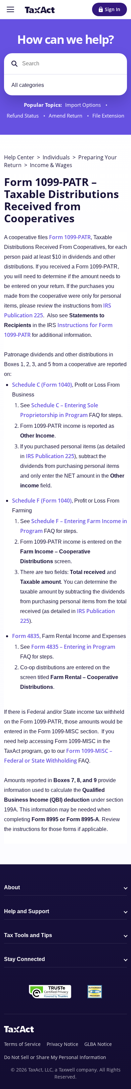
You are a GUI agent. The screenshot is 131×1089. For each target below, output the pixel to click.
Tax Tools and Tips (28, 935)
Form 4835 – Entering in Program (73, 646)
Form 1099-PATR (70, 237)
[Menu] (10, 9)
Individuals (56, 157)
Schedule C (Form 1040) (42, 384)
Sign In (112, 9)
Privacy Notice (62, 1044)
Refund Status (23, 115)
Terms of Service (22, 1044)
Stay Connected (24, 959)
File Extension (108, 115)
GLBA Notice (98, 1044)
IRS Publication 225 (50, 456)
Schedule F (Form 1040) (42, 500)
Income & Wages (51, 165)
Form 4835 (25, 636)
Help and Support (26, 911)
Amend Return (66, 115)
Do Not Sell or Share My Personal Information (55, 1057)
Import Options (83, 104)
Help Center (19, 157)
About (12, 887)
